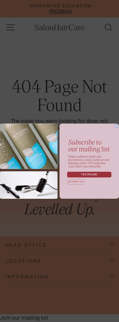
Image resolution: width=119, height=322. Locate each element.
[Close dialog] (116, 126)
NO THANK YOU (75, 182)
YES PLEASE (89, 174)
